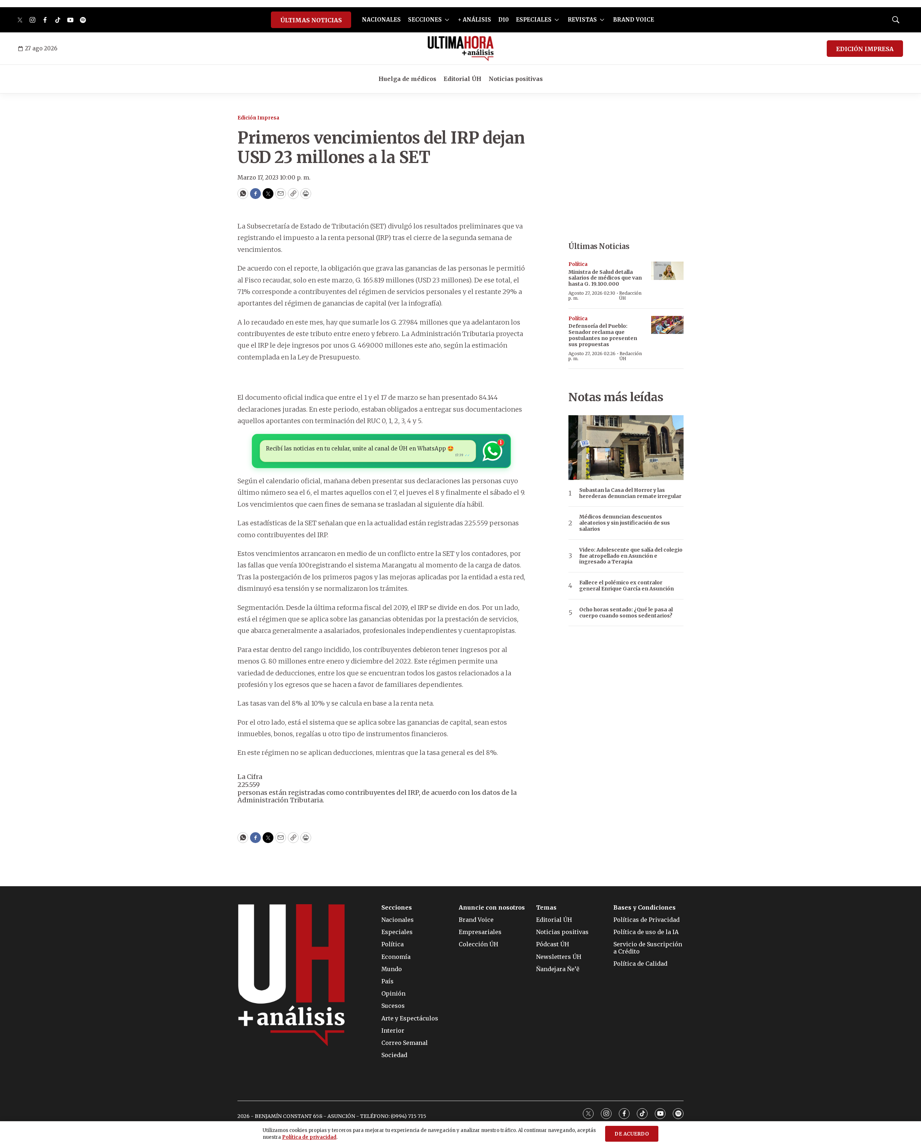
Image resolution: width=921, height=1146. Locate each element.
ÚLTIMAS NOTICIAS (311, 20)
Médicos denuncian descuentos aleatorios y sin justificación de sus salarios (624, 523)
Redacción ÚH (630, 295)
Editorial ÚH (462, 78)
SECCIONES (425, 19)
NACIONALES (381, 19)
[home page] (461, 48)
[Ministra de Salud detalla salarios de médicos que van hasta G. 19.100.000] (667, 271)
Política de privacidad (309, 1137)
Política (577, 264)
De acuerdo (631, 1134)
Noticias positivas (516, 78)
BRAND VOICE (633, 19)
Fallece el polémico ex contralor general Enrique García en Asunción (626, 586)
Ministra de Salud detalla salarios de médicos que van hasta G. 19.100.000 (605, 278)
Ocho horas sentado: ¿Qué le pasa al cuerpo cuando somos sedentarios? (626, 613)
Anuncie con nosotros (492, 907)
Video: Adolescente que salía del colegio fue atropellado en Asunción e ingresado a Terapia (630, 556)
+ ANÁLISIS (474, 19)
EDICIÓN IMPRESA (865, 49)
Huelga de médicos (407, 78)
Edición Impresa (258, 118)
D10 (503, 19)
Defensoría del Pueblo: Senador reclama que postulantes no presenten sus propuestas (602, 335)
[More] (447, 20)
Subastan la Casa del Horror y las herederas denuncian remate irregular (630, 493)
